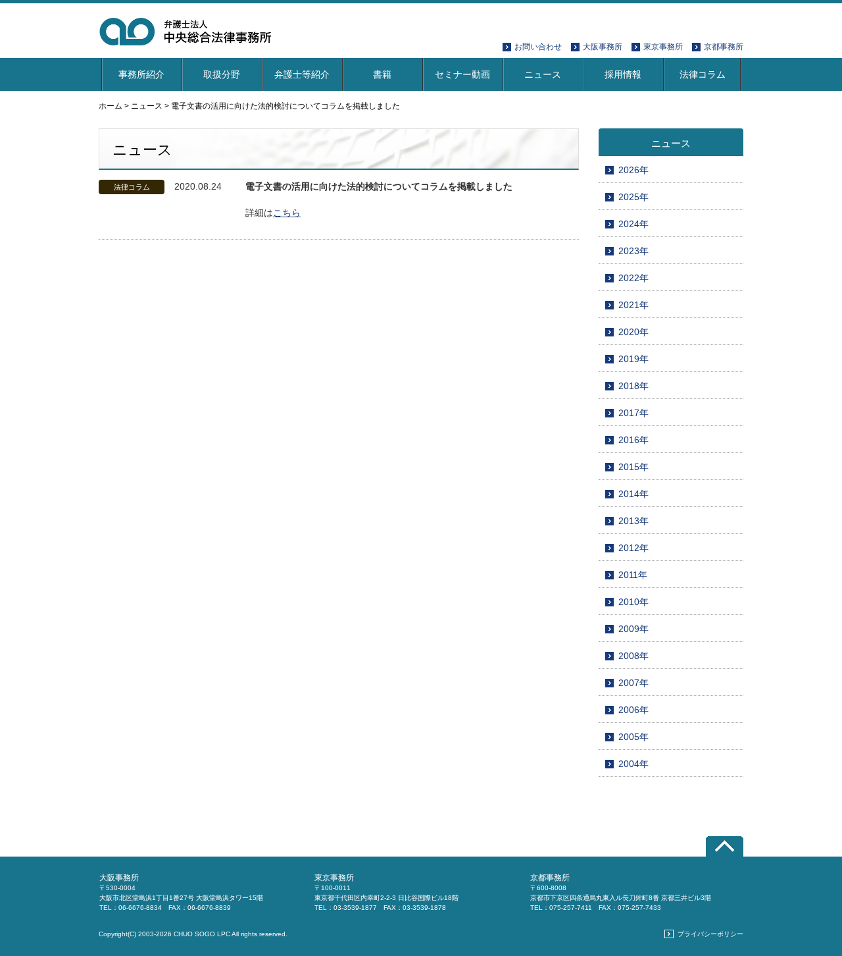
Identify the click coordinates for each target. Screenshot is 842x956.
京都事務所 (723, 46)
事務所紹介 (141, 74)
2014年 (633, 494)
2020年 (633, 332)
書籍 (382, 74)
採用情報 (623, 74)
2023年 (633, 251)
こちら (287, 212)
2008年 (633, 656)
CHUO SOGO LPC (202, 934)
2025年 (633, 197)
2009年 (633, 629)
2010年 (633, 602)
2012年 (633, 548)
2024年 (633, 224)
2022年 (633, 278)
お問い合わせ (538, 46)
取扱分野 (221, 74)
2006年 (633, 709)
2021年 (633, 305)
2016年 (633, 440)
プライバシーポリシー (710, 934)
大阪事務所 (602, 46)
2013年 (633, 521)
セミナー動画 (462, 74)
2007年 (633, 682)
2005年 (633, 736)
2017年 (633, 413)
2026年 (633, 170)
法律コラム (703, 74)
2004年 (633, 763)
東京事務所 (663, 46)
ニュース (542, 74)
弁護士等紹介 (302, 74)
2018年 (633, 386)
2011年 (632, 575)
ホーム (110, 106)
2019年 (633, 359)
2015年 (633, 467)
